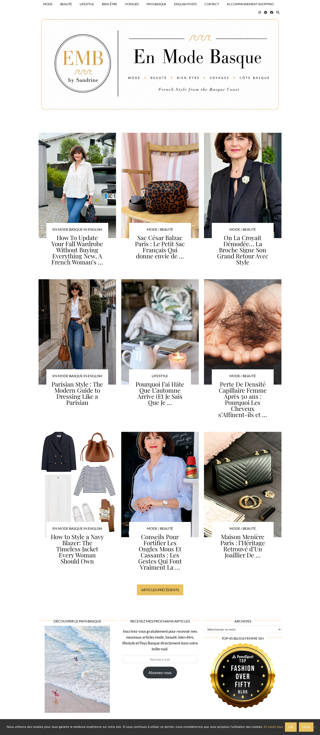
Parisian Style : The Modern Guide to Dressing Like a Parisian (77, 393)
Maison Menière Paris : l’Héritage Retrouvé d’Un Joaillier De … (242, 546)
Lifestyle (87, 4)
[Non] (314, 727)
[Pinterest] (265, 12)
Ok (290, 727)
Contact (211, 4)
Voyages (132, 4)
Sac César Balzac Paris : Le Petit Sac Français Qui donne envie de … (160, 247)
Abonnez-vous (160, 672)
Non (306, 727)
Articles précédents (160, 590)
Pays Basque (156, 4)
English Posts (185, 4)
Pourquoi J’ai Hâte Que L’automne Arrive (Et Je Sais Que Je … (160, 393)
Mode (47, 4)
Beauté (66, 4)
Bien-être (109, 4)
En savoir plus (273, 726)
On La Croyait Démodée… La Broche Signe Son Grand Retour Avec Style (242, 250)
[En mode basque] (160, 59)
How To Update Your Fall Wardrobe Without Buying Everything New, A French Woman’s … (77, 250)
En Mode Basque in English (77, 229)
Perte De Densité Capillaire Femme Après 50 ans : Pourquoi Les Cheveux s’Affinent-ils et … (242, 399)
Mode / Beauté (160, 229)
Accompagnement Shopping (250, 4)
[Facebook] (271, 12)
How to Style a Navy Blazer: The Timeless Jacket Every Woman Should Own (77, 549)
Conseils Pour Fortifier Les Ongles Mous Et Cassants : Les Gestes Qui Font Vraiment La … (160, 552)
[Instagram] (259, 12)
